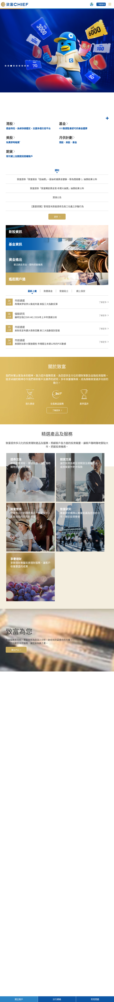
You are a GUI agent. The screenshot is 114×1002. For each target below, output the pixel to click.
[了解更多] (57, 102)
